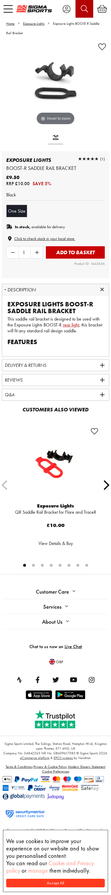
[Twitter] (56, 680)
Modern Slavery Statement (86, 766)
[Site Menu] (8, 8)
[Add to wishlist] (102, 47)
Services (52, 606)
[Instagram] (92, 680)
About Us (52, 621)
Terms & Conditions (19, 766)
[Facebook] (37, 680)
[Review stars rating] (88, 159)
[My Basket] (102, 9)
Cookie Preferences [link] (55, 771)
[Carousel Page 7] (77, 565)
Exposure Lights (33, 23)
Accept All (55, 883)
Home (10, 23)
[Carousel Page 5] (60, 565)
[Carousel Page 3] (42, 565)
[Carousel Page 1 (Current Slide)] (24, 565)
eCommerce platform (34, 758)
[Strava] (19, 680)
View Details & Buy (55, 543)
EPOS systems (63, 758)
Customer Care (52, 591)
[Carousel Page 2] (33, 565)
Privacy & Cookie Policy (50, 766)
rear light (71, 325)
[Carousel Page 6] (69, 565)
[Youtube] (74, 680)
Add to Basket (75, 252)
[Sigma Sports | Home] (34, 8)
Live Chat (73, 646)
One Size (16, 211)
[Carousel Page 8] (86, 565)
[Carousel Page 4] (51, 565)
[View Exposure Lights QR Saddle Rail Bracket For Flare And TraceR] (56, 464)
